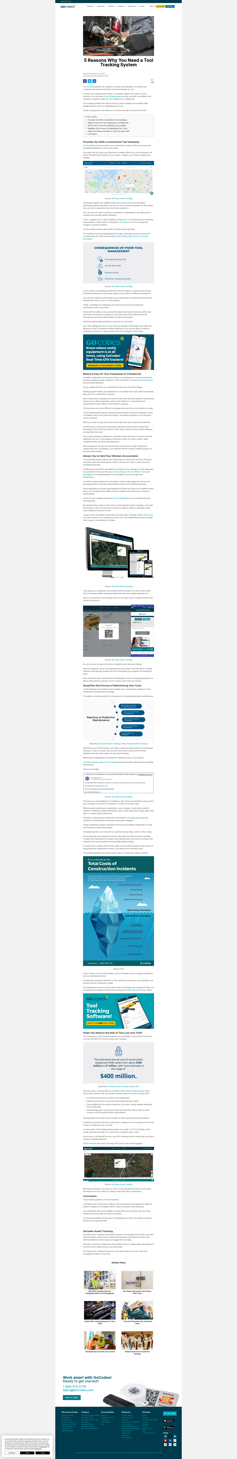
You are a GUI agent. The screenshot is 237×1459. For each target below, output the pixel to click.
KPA (122, 969)
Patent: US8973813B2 (140, 1453)
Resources (132, 6)
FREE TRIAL (170, 6)
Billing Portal (146, 1428)
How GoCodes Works (149, 1420)
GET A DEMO (160, 6)
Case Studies (105, 1422)
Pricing (142, 6)
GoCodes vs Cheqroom (89, 1428)
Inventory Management (130, 1426)
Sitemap (129, 1453)
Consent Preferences (104, 1453)
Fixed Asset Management (131, 1422)
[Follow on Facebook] (165, 1436)
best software (133, 990)
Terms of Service (119, 1453)
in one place (131, 818)
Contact (145, 1417)
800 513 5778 (66, 1)
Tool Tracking (66, 1420)
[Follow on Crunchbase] (170, 1440)
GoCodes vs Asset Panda (90, 1415)
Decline (27, 1453)
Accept (43, 1453)
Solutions (90, 6)
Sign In (152, 6)
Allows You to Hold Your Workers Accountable (107, 126)
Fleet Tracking (127, 1424)
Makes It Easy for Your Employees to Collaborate (108, 123)
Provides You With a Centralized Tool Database (107, 120)
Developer (105, 1420)
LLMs (103, 1424)
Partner (145, 1422)
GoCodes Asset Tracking (122, 198)
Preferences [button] (38, 1448)
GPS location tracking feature (132, 1091)
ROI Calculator (127, 1437)
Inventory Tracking (68, 1422)
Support (104, 1415)
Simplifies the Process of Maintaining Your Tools (107, 128)
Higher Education (68, 1431)
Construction (66, 1428)
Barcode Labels (127, 1417)
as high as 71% (128, 1129)
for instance (124, 222)
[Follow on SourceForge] (170, 1444)
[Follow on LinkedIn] (174, 1436)
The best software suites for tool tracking (100, 762)
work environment (145, 380)
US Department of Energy (137, 744)
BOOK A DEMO (71, 1397)
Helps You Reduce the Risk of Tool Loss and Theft (108, 131)
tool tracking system (113, 96)
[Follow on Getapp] (174, 1444)
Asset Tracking (127, 1415)
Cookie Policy (91, 1453)
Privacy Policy (80, 1453)
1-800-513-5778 (74, 1386)
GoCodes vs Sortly (88, 1426)
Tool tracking (88, 87)
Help (144, 1431)
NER (137, 1086)
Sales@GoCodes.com (78, 1390)
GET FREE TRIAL (170, 1413)
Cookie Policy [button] (43, 1447)
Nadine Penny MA (99, 74)
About (144, 1415)
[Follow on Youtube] (165, 1440)
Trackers (111, 6)
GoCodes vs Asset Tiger (90, 1420)
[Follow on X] (170, 1436)
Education (125, 1420)
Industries (100, 6)
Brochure (145, 1424)
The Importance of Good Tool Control (100, 1352)
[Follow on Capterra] (165, 1444)
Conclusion (92, 134)
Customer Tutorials (108, 1417)
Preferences (11, 1453)
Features (121, 6)
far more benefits (119, 498)
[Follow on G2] (174, 1440)
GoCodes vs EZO (87, 1417)
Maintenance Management (131, 1428)
